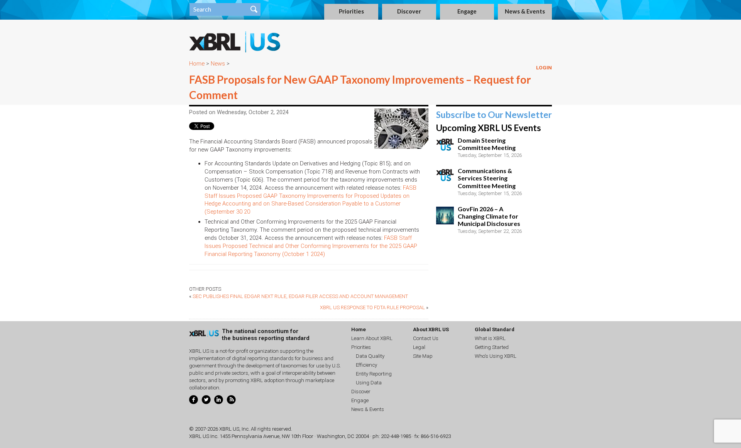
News (218, 63)
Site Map (423, 356)
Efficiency (366, 365)
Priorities (351, 11)
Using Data (369, 383)
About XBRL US (431, 329)
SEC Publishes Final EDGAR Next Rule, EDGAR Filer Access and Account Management (300, 296)
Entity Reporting (374, 374)
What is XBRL (490, 338)
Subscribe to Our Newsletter (494, 114)
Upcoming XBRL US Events (488, 128)
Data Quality (370, 356)
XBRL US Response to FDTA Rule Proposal (372, 307)
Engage (467, 11)
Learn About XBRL (371, 338)
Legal (419, 347)
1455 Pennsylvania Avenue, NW (255, 436)
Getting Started (492, 347)
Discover (409, 11)
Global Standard (494, 329)
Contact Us (425, 338)
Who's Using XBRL (495, 356)
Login (544, 68)
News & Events (525, 11)
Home (197, 63)
